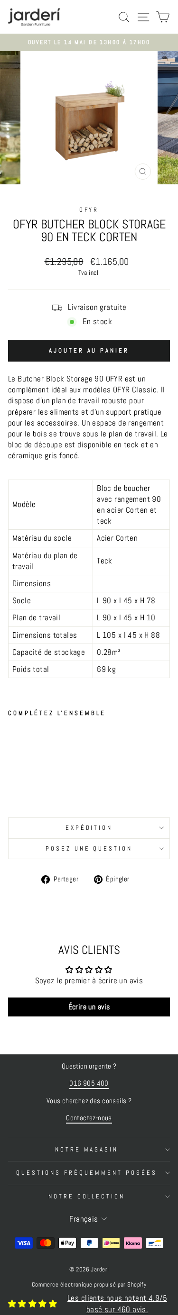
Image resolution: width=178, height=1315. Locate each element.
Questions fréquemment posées (86, 1173)
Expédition (89, 828)
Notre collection (86, 1196)
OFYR (89, 210)
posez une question (89, 848)
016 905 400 (89, 1083)
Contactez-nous (89, 1118)
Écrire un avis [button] (89, 1007)
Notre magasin (87, 1149)
